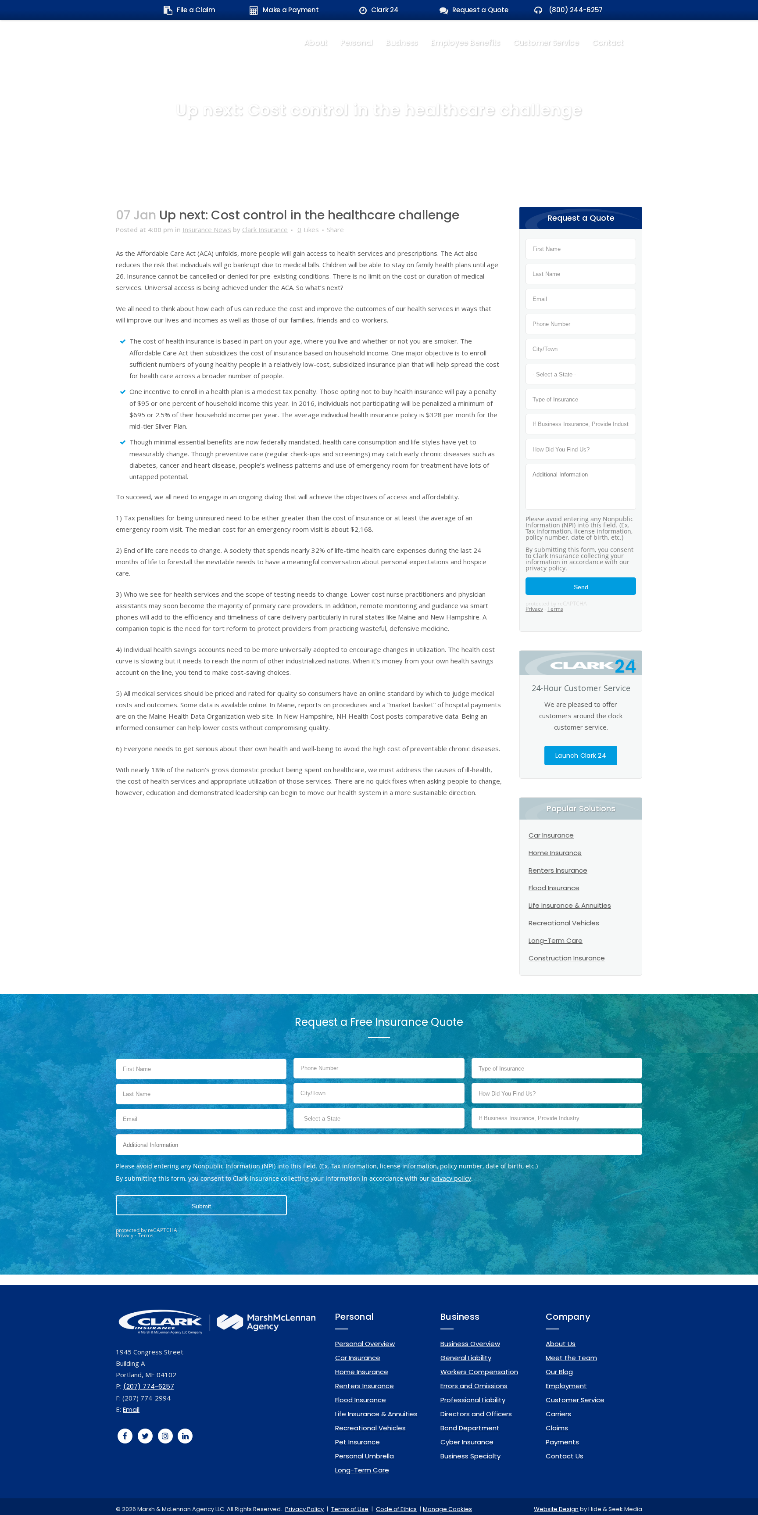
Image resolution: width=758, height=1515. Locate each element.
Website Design (556, 1509)
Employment (566, 1385)
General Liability (465, 1357)
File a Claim (196, 9)
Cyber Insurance (466, 1442)
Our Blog (559, 1371)
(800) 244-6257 (575, 9)
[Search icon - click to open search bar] (636, 41)
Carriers (558, 1414)
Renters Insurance (558, 870)
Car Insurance (551, 835)
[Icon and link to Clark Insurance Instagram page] (165, 1435)
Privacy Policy (304, 1509)
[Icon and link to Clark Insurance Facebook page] (125, 1435)
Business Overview (470, 1343)
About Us (561, 1343)
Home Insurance (555, 852)
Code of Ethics (396, 1509)
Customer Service (575, 1400)
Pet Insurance (357, 1442)
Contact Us (564, 1456)
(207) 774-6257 (148, 1386)
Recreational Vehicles (564, 923)
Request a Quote (480, 9)
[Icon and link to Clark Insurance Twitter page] (145, 1435)
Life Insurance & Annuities (570, 905)
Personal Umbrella (364, 1456)
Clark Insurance (265, 229)
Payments (562, 1442)
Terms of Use (349, 1509)
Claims (557, 1428)
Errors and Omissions (474, 1385)
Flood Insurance (554, 887)
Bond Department (470, 1428)
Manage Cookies (447, 1509)
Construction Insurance (567, 958)
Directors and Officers (476, 1414)
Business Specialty (470, 1456)
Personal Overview (365, 1343)
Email (131, 1409)
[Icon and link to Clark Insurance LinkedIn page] (185, 1435)
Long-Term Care (556, 940)
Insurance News (206, 229)
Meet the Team (571, 1357)
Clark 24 (385, 9)
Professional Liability (472, 1400)
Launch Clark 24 (580, 755)
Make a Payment (291, 9)
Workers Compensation (479, 1371)
